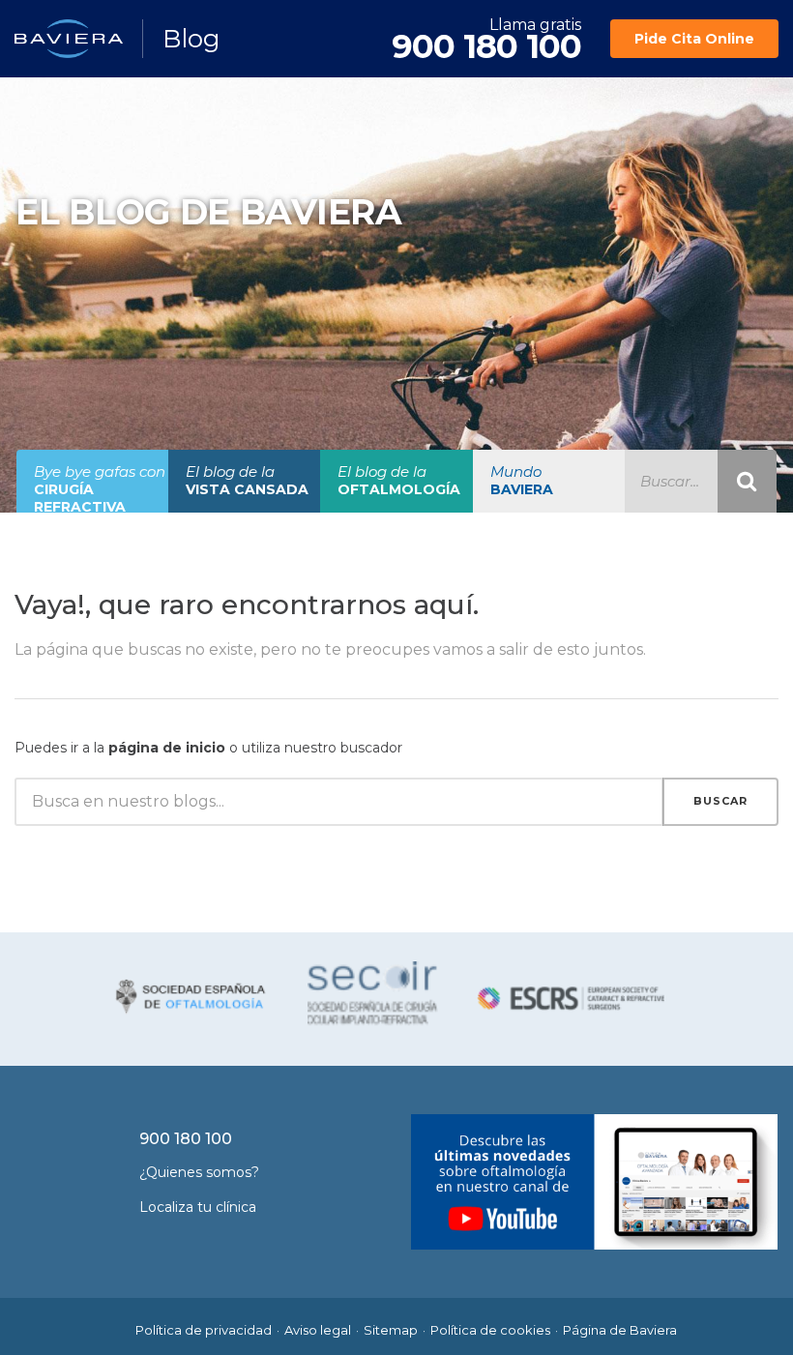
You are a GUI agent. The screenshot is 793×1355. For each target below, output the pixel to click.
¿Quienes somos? (199, 1172)
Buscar (720, 801)
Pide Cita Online (694, 38)
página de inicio (166, 747)
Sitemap (391, 1330)
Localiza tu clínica (197, 1207)
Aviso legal (317, 1330)
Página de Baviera (620, 1330)
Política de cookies (490, 1330)
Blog (191, 38)
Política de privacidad (203, 1330)
